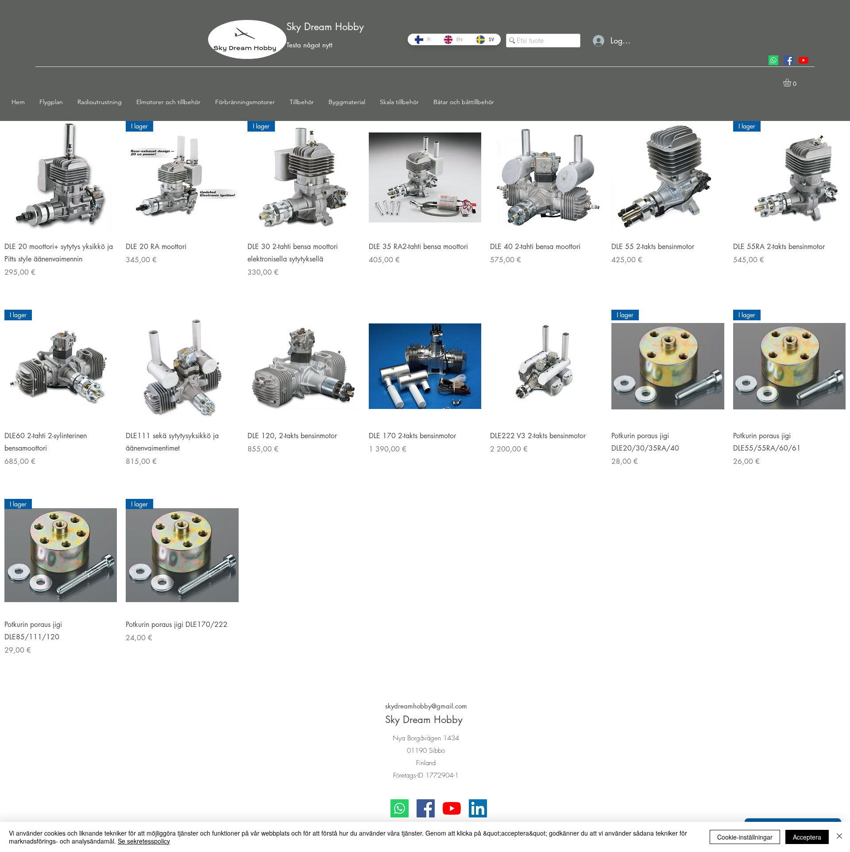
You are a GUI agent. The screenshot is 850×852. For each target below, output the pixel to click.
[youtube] (803, 60)
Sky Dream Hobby (325, 26)
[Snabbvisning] (60, 177)
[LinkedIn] (478, 808)
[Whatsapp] (773, 60)
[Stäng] (839, 837)
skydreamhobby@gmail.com (426, 706)
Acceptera (807, 837)
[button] (54, 101)
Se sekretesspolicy (144, 840)
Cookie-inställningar (745, 837)
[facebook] (788, 60)
